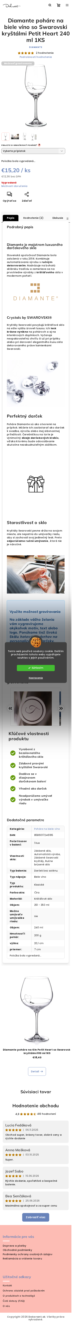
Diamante (35, 47)
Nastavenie (36, 678)
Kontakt (7, 1285)
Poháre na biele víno (47, 829)
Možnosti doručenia (14, 186)
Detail (35, 1071)
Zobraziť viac (35, 1217)
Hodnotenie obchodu (35, 1105)
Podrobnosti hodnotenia (36, 57)
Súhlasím (37, 668)
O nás (6, 1306)
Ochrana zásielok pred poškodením (24, 1290)
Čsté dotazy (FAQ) (14, 1301)
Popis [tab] (10, 218)
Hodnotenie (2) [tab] (33, 218)
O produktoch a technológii (19, 1296)
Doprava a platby (14, 1245)
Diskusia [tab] (57, 218)
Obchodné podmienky (17, 1250)
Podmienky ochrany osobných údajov (27, 1254)
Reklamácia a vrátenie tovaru (22, 1258)
